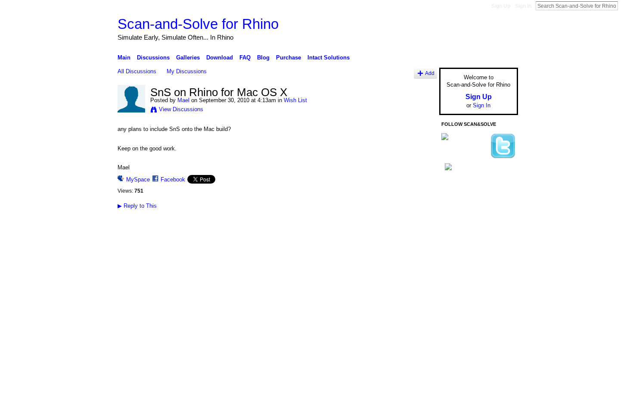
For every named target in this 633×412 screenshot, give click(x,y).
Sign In (523, 6)
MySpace (138, 179)
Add (429, 73)
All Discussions (137, 71)
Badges (420, 252)
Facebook (173, 179)
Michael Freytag (182, 252)
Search (624, 5)
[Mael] (131, 110)
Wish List (295, 100)
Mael (183, 100)
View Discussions (181, 109)
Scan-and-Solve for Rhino (198, 24)
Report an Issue (454, 252)
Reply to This (137, 206)
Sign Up (500, 6)
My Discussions (187, 71)
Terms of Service (498, 252)
